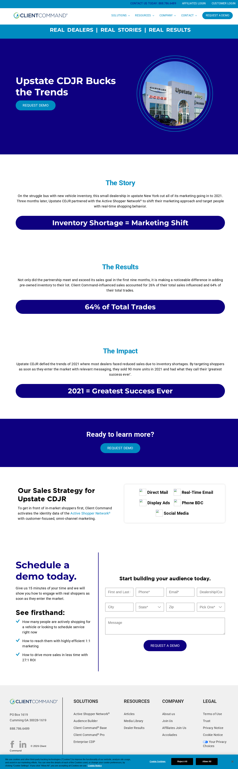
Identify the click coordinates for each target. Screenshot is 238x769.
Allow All (206, 761)
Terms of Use (212, 714)
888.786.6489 (167, 3)
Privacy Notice (213, 728)
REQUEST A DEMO (165, 646)
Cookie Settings (158, 761)
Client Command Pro (89, 735)
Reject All (182, 761)
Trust (206, 721)
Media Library (133, 721)
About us (168, 714)
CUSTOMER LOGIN (223, 3)
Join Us (167, 721)
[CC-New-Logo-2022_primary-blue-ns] (34, 698)
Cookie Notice (213, 735)
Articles (129, 714)
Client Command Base (90, 728)
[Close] (232, 761)
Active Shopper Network (90, 513)
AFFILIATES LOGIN (194, 3)
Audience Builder (86, 721)
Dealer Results (134, 728)
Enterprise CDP (84, 742)
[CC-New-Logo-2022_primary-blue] (40, 12)
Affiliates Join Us (174, 728)
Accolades (169, 735)
